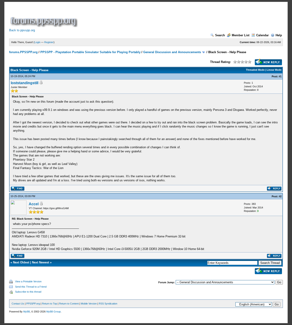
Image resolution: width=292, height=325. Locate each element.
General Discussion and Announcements (172, 52)
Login (37, 42)
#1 (280, 76)
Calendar (262, 35)
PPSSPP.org (33, 303)
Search (220, 35)
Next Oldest (21, 262)
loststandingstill (24, 83)
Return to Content (69, 303)
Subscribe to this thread (28, 291)
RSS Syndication (108, 303)
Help (279, 35)
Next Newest (40, 262)
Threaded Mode (255, 69)
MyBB (26, 311)
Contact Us (18, 303)
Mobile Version (89, 303)
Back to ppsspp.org (22, 30)
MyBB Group (53, 311)
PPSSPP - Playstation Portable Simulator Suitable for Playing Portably (90, 52)
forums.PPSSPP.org (23, 52)
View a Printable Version (28, 281)
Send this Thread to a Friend (31, 286)
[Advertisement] (161, 17)
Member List (240, 35)
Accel (34, 204)
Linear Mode (274, 69)
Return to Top (49, 303)
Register (49, 42)
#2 (280, 196)
